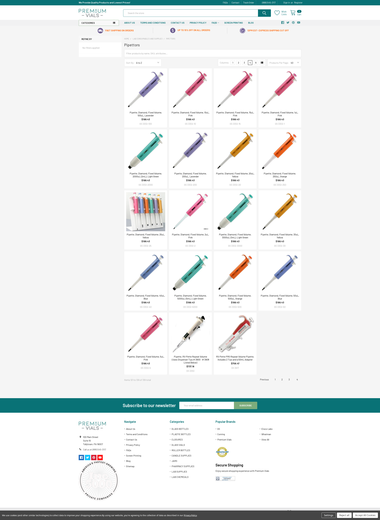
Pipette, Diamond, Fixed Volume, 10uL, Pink (190, 114)
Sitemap (130, 466)
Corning (221, 434)
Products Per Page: (279, 62)
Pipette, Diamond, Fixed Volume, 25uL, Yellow (146, 236)
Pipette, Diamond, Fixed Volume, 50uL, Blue (280, 297)
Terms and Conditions (153, 22)
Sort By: (130, 62)
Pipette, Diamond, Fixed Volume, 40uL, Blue (145, 297)
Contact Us (177, 22)
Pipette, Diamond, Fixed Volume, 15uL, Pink (235, 114)
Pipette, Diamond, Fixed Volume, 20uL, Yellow (235, 175)
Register (298, 2)
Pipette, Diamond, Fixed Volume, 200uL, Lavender (190, 175)
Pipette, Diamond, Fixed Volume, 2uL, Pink (190, 236)
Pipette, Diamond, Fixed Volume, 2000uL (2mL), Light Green (146, 175)
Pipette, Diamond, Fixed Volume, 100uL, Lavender (146, 114)
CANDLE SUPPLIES (181, 455)
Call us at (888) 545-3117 (94, 449)
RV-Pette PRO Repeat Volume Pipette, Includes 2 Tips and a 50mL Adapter (235, 358)
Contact (235, 2)
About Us (129, 22)
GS (218, 428)
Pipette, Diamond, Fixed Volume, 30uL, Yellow (280, 236)
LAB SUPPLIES (179, 471)
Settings (328, 515)
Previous (264, 379)
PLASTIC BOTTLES (181, 434)
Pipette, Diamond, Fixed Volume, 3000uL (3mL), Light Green (235, 236)
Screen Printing (233, 22)
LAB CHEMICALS (180, 476)
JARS (174, 460)
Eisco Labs (267, 428)
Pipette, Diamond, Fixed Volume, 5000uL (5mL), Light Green (190, 297)
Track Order (248, 2)
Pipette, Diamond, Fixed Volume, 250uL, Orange (280, 175)
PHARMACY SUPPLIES (183, 466)
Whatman (266, 434)
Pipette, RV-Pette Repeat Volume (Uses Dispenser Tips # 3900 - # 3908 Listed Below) (190, 359)
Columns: (224, 62)
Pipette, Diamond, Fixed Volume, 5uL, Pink (145, 358)
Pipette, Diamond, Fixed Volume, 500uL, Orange (235, 297)
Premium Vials (224, 439)
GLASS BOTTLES (180, 428)
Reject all (344, 515)
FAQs (225, 2)
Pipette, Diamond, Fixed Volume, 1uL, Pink (280, 114)
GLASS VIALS (178, 444)
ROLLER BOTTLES (181, 450)
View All (265, 439)
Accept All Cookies (365, 515)
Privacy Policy (198, 22)
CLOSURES (177, 439)
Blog (251, 22)
